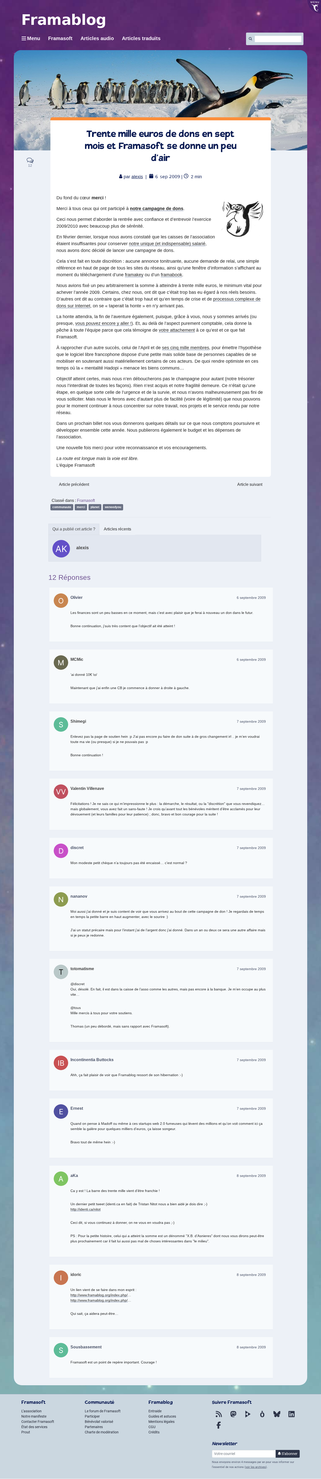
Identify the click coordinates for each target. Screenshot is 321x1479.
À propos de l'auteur (73, 529)
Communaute (61, 507)
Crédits (153, 1432)
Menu (33, 38)
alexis (137, 176)
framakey (134, 274)
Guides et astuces (162, 1416)
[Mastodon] (233, 1417)
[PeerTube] (247, 1417)
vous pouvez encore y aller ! (103, 323)
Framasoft (86, 500)
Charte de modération (102, 1432)
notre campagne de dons (156, 208)
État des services (34, 1427)
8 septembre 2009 (251, 1176)
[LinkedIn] (291, 1417)
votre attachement (177, 330)
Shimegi (78, 721)
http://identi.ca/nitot (85, 1209)
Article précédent (74, 484)
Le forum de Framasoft (103, 1411)
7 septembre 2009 (251, 721)
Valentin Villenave (87, 788)
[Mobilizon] (262, 1417)
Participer (92, 1416)
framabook (171, 274)
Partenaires (94, 1427)
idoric (75, 1274)
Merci (81, 507)
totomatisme (82, 969)
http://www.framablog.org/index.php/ (99, 1295)
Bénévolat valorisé (99, 1422)
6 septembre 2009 (251, 598)
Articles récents (117, 529)
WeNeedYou (113, 507)
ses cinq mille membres (185, 347)
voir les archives (256, 1467)
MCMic (76, 659)
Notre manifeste (33, 1416)
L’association (31, 1411)
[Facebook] (218, 1428)
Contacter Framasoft (37, 1422)
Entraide (155, 1411)
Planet (95, 507)
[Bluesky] (276, 1417)
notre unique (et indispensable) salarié (167, 243)
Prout (25, 1432)
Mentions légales (161, 1422)
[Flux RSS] (218, 1417)
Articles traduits (141, 38)
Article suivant (249, 484)
